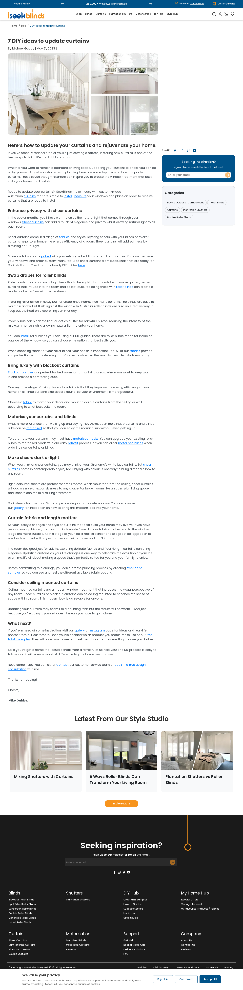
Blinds (88, 14)
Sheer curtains (33, 222)
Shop (79, 14)
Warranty (213, 967)
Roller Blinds (217, 202)
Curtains (101, 14)
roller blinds (124, 287)
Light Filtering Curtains (22, 944)
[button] (62, 3)
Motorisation (143, 14)
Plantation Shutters (120, 14)
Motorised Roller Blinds (22, 917)
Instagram (97, 630)
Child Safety (162, 967)
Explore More (121, 803)
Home (14, 25)
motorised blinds (130, 443)
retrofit (73, 443)
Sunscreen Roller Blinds (22, 908)
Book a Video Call (134, 944)
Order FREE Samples (135, 899)
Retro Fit (71, 949)
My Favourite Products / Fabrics (200, 908)
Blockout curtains (21, 372)
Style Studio (130, 917)
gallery (19, 508)
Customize (186, 979)
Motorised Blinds (76, 940)
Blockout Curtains (19, 949)
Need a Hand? (22, 3)
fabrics (64, 237)
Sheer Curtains (18, 940)
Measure (80, 196)
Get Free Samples (226, 3)
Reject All (163, 979)
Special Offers (189, 899)
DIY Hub (158, 14)
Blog (23, 25)
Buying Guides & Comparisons (185, 202)
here (81, 265)
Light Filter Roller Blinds (22, 904)
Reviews (186, 949)
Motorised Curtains (78, 944)
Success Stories (133, 908)
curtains (30, 196)
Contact (62, 665)
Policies (143, 967)
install (68, 196)
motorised (34, 428)
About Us (186, 940)
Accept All (210, 979)
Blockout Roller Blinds (21, 899)
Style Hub (172, 14)
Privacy (228, 967)
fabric (27, 402)
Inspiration (129, 913)
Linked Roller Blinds (20, 922)
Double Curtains (18, 954)
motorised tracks (86, 438)
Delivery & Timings (134, 949)
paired (46, 256)
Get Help (128, 940)
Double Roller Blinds (179, 217)
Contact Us (188, 944)
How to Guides (132, 904)
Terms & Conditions (188, 967)
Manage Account (191, 904)
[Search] (214, 14)
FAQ (125, 954)
